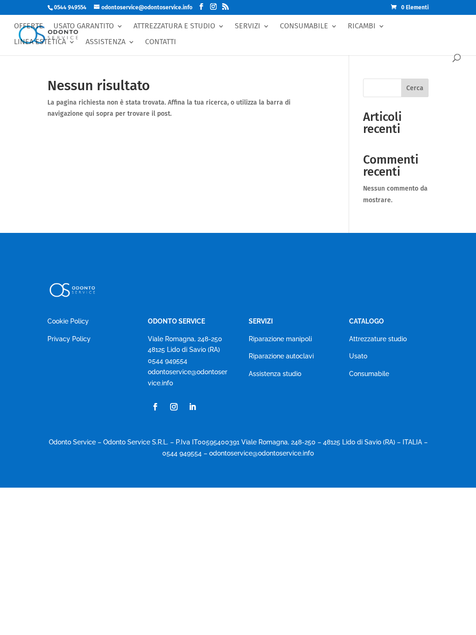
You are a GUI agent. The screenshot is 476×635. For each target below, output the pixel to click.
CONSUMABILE (304, 26)
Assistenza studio (275, 373)
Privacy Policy (69, 339)
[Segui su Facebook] (155, 406)
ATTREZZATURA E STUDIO (174, 26)
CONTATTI (160, 42)
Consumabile (369, 373)
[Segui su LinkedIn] (192, 406)
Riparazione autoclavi (281, 356)
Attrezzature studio (378, 339)
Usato (358, 356)
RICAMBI (362, 26)
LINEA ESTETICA (40, 42)
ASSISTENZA (106, 42)
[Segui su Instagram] (173, 406)
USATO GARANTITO (83, 26)
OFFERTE (28, 26)
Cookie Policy (68, 321)
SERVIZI (247, 26)
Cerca (414, 88)
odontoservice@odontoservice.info (261, 453)
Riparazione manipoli (280, 339)
